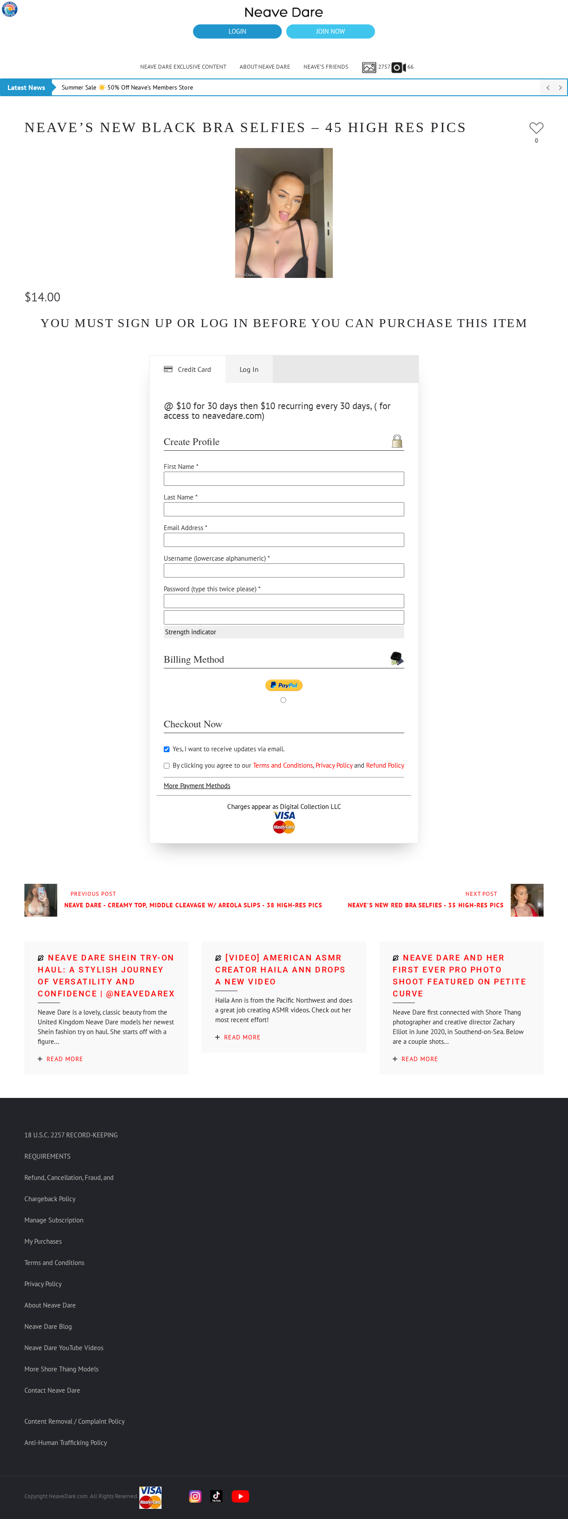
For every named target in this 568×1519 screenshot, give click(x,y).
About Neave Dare (265, 66)
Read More (65, 1059)
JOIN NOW (330, 31)
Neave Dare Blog (48, 1326)
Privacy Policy (335, 765)
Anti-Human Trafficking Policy (65, 1442)
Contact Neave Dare (52, 1390)
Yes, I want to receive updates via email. (227, 749)
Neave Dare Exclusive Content (183, 66)
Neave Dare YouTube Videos (63, 1347)
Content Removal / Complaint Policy (74, 1421)
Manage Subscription (53, 1220)
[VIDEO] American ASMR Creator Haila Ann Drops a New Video (280, 969)
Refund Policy (385, 765)
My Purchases (43, 1241)
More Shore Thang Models (61, 1369)
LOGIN (237, 31)
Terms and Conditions (283, 765)
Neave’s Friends (326, 66)
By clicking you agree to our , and (287, 765)
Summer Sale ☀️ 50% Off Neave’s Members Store (127, 87)
